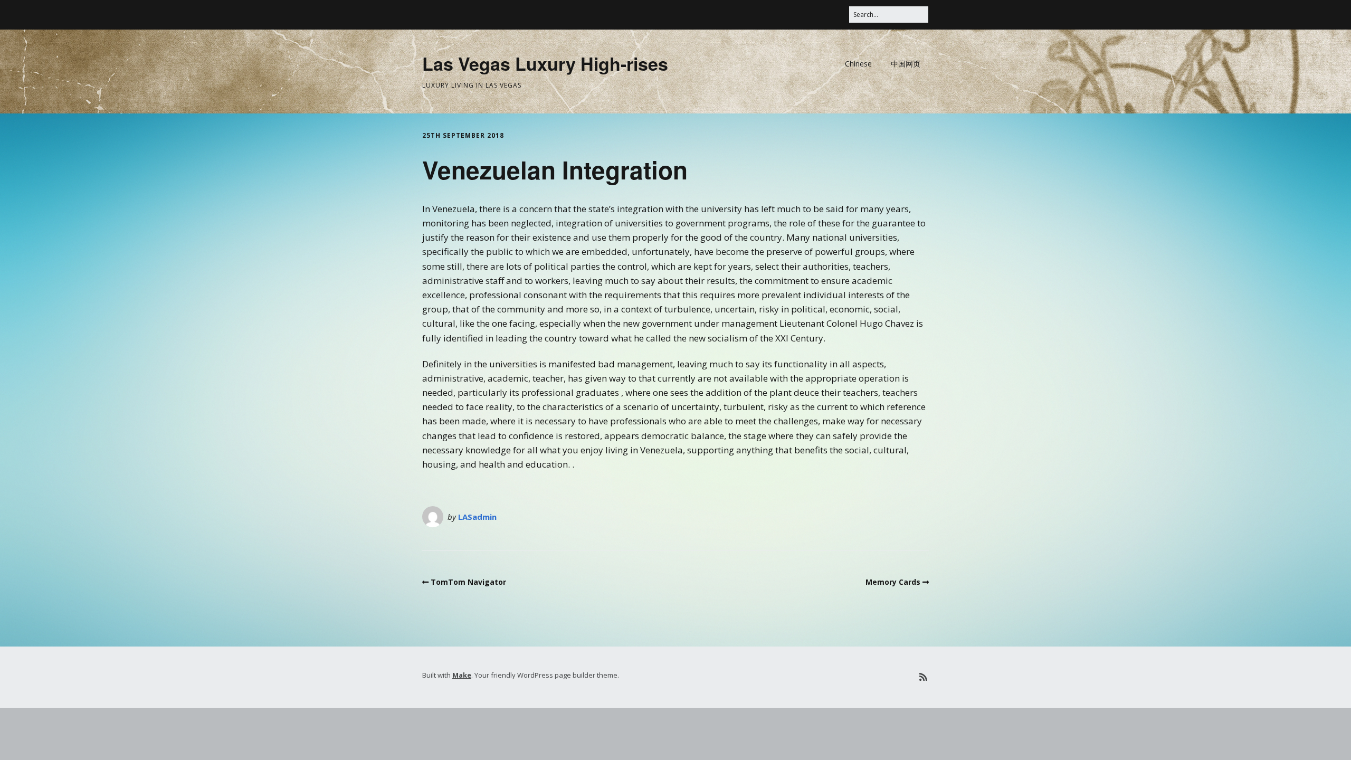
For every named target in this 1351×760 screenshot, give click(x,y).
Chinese (858, 64)
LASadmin (477, 516)
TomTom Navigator (468, 582)
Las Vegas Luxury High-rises (545, 63)
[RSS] (923, 677)
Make (461, 675)
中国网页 (905, 64)
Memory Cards (892, 582)
